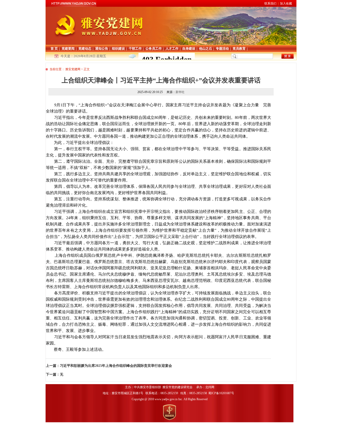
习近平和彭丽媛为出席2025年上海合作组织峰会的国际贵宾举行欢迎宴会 (116, 366)
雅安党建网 (72, 69)
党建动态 (84, 48)
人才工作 (172, 48)
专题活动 (222, 48)
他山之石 (205, 48)
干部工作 (135, 48)
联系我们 (270, 3)
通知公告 (101, 48)
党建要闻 (68, 48)
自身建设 (188, 48)
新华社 (180, 92)
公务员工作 (153, 48)
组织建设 (118, 48)
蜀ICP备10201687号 (221, 393)
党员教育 (239, 48)
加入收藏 (286, 3)
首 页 (54, 48)
